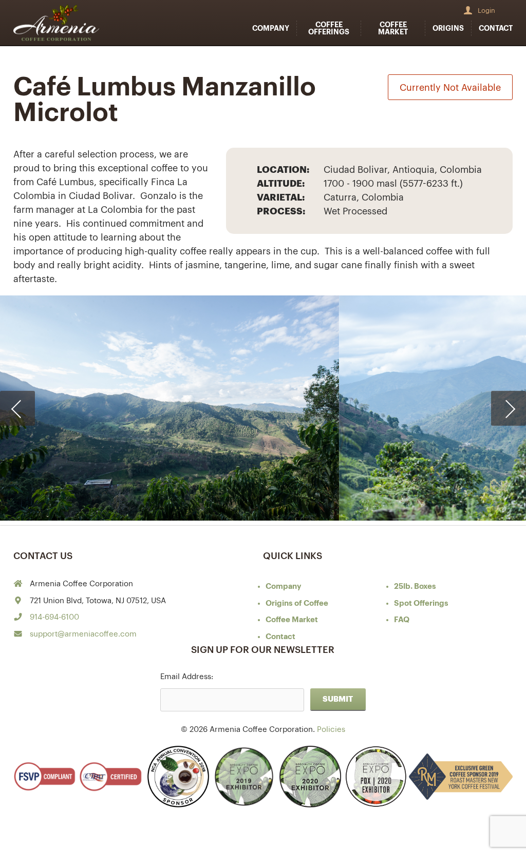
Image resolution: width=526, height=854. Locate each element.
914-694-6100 (54, 617)
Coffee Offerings (328, 28)
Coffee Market (393, 28)
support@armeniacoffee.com (83, 634)
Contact (496, 28)
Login (486, 10)
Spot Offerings (421, 603)
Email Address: (186, 677)
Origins (448, 28)
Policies (331, 729)
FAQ (401, 620)
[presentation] (17, 408)
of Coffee (297, 603)
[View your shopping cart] (507, 9)
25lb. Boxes (415, 586)
